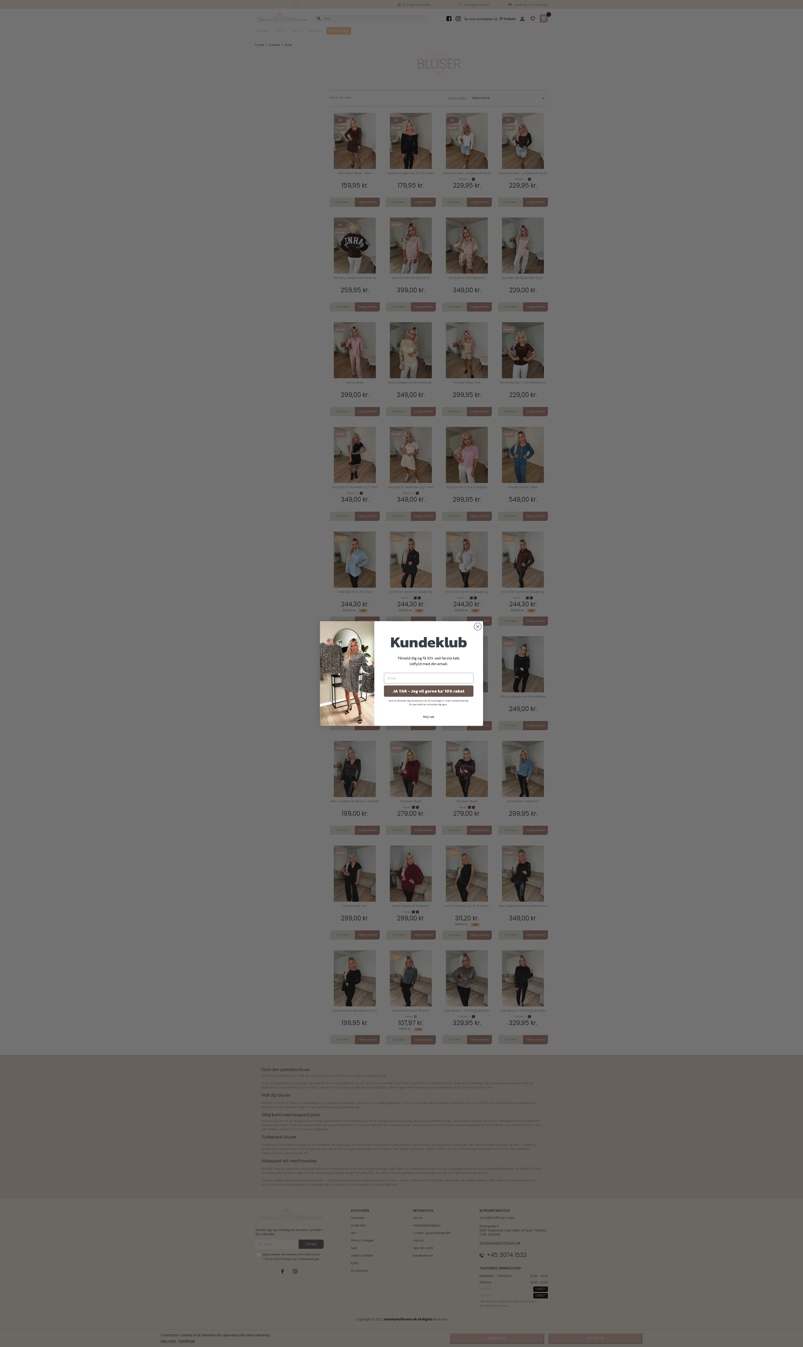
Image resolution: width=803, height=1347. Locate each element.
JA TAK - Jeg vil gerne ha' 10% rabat (428, 691)
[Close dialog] (477, 626)
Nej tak (429, 716)
